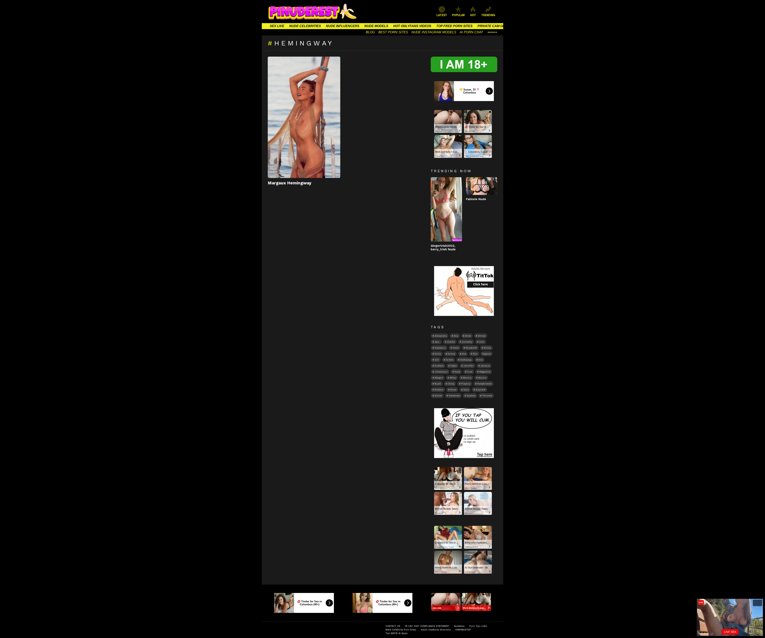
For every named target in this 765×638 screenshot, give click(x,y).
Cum (481, 341)
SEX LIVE (277, 26)
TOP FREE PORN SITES (454, 26)
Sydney (471, 395)
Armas (481, 335)
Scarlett (480, 389)
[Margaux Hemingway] (304, 117)
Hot (481, 359)
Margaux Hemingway (289, 182)
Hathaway (466, 359)
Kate (457, 371)
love (469, 371)
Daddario (440, 347)
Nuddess (459, 626)
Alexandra (441, 335)
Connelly (467, 341)
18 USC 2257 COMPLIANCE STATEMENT (427, 626)
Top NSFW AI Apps (396, 633)
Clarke (451, 341)
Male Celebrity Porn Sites (400, 629)
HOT (473, 15)
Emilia (487, 347)
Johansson (441, 371)
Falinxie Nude (476, 199)
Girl (437, 359)
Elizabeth (471, 347)
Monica (467, 377)
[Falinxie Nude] (481, 186)
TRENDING (488, 15)
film (475, 353)
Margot (439, 377)
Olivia (451, 383)
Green (449, 359)
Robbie (439, 389)
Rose (453, 389)
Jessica (485, 365)
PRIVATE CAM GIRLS (494, 26)
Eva (464, 353)
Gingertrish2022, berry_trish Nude (443, 247)
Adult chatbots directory (436, 629)
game (487, 353)
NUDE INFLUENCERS (342, 26)
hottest (439, 365)
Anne (468, 335)
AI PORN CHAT (471, 32)
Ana (456, 335)
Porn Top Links (478, 626)
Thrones (487, 395)
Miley (453, 377)
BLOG (370, 32)
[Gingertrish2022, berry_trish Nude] (446, 209)
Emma (451, 353)
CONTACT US (392, 626)
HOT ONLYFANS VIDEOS (412, 26)
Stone (438, 395)
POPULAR (458, 15)
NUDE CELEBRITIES (305, 26)
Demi (456, 347)
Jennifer (469, 365)
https (453, 365)
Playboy (465, 383)
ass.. (437, 341)
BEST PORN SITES (393, 32)
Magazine (484, 371)
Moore (482, 377)
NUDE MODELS (376, 26)
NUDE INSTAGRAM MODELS (433, 32)
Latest (441, 15)
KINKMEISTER (463, 629)
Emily (438, 353)
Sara (466, 389)
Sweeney (454, 395)
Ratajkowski (484, 383)
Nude (438, 383)
